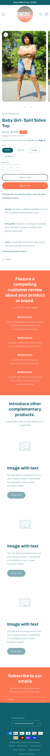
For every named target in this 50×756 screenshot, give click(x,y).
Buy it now (25, 186)
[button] (3, 14)
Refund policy (22, 746)
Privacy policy (35, 746)
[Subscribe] (42, 699)
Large (34, 150)
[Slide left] (19, 107)
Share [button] (8, 260)
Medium (22, 151)
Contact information (26, 754)
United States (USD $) (23, 723)
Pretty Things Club (23, 742)
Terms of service (19, 750)
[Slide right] (31, 107)
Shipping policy (34, 750)
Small (7, 150)
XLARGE (10, 157)
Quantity (5, 162)
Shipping (5, 135)
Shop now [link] (16, 495)
